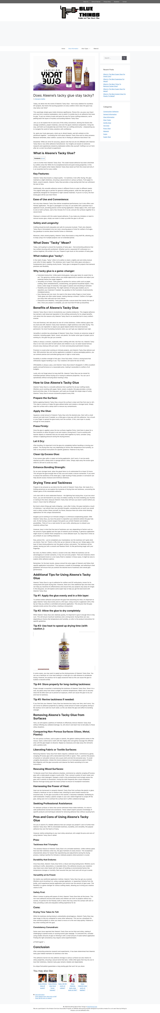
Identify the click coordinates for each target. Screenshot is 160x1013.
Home (63, 48)
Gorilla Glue (107, 123)
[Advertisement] (80, 33)
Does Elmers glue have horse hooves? (52, 987)
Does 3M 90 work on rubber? (43, 998)
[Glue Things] (80, 12)
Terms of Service (96, 1)
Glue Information (73, 48)
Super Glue (107, 137)
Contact (125, 1)
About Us (85, 1)
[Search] (124, 58)
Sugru (105, 134)
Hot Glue (106, 126)
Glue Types (85, 48)
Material (96, 48)
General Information (110, 114)
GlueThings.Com (92, 1006)
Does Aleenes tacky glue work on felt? (72, 987)
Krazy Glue (107, 128)
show (42, 158)
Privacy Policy (107, 1)
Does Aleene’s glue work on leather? (82, 987)
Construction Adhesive (110, 111)
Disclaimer (116, 1)
